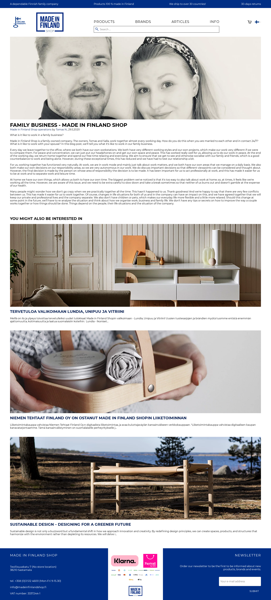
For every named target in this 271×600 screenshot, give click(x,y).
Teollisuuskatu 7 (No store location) (33, 566)
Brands (143, 22)
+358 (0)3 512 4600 (27, 580)
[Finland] (258, 22)
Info (214, 22)
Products (104, 22)
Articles (180, 22)
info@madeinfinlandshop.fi (28, 587)
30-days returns (251, 4)
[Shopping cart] (250, 22)
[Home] (50, 32)
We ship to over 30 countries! (187, 4)
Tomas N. (61, 129)
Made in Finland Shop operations (30, 129)
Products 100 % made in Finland (114, 4)
